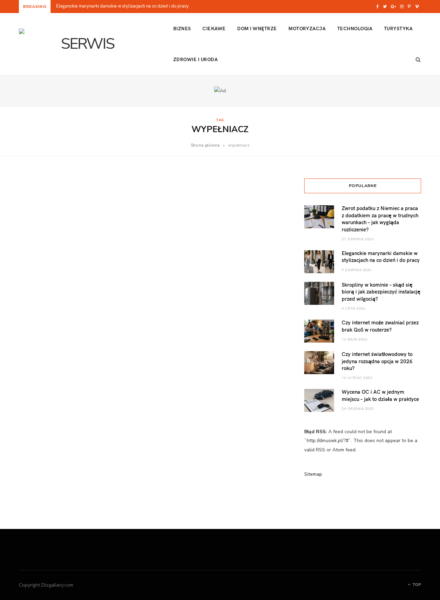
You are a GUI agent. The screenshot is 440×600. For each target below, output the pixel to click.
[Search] (415, 59)
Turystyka (398, 28)
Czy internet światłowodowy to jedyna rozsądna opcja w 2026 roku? (377, 360)
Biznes (182, 28)
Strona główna (205, 145)
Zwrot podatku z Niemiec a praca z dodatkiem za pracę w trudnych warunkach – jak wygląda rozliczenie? (380, 218)
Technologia (354, 28)
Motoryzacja (307, 28)
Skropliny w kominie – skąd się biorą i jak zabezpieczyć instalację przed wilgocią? (381, 291)
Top (416, 584)
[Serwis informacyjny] (85, 43)
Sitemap (313, 474)
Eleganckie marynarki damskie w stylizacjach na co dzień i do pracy (122, 6)
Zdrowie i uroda (195, 59)
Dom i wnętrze (257, 28)
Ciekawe (214, 28)
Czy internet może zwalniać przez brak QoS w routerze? (380, 326)
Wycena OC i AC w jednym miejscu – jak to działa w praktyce (380, 395)
